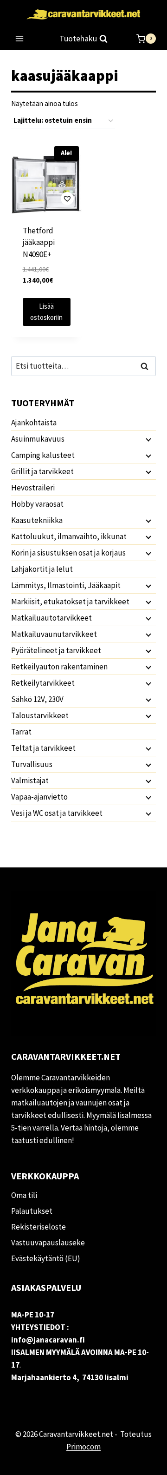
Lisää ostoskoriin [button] (46, 312)
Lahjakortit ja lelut (42, 569)
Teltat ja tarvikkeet (43, 748)
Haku (147, 366)
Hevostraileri (33, 488)
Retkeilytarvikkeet (43, 683)
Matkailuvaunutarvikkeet (54, 634)
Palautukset (31, 1211)
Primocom (83, 1447)
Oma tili (24, 1195)
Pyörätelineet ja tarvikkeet (56, 650)
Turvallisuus (31, 764)
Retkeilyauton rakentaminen (59, 666)
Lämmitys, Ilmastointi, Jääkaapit (66, 585)
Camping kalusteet (43, 455)
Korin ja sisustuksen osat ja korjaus (68, 553)
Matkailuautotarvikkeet (51, 618)
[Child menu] (147, 439)
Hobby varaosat (37, 504)
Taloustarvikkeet (40, 715)
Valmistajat (30, 780)
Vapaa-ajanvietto (39, 797)
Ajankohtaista (34, 422)
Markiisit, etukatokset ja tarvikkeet (70, 601)
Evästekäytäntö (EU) (45, 1258)
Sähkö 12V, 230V (37, 699)
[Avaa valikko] (19, 39)
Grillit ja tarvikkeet (42, 471)
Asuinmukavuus (37, 439)
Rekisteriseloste (38, 1227)
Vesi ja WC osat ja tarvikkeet (57, 813)
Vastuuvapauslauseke (48, 1242)
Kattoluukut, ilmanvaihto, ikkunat (69, 536)
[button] (46, 198)
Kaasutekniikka (37, 520)
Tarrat (21, 732)
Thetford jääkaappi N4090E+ (39, 242)
